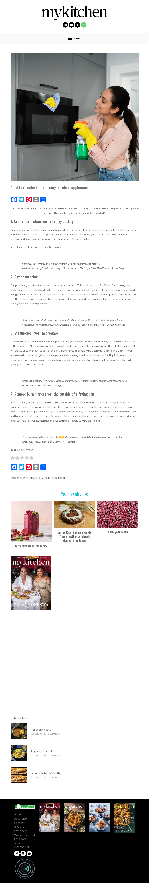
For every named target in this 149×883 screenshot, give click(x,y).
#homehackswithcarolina (111, 380)
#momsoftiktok (46, 324)
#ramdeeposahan (101, 437)
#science (86, 263)
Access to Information (22, 845)
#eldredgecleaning (50, 320)
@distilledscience (30, 263)
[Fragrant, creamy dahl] (19, 753)
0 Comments (54, 734)
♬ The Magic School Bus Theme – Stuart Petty (100, 268)
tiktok (61, 478)
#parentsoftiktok (63, 324)
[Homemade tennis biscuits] (19, 775)
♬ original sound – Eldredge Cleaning (106, 324)
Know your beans (118, 532)
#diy (89, 437)
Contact (19, 822)
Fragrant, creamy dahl (43, 751)
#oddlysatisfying (75, 320)
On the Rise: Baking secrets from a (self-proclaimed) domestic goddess (74, 536)
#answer (43, 263)
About (18, 814)
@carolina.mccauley (32, 380)
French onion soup (41, 729)
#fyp (75, 324)
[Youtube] (71, 25)
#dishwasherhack (31, 268)
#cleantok (119, 320)
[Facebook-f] (77, 25)
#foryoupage (79, 437)
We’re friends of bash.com (24, 837)
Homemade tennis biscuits (45, 773)
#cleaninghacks (90, 380)
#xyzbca (82, 324)
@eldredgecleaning (31, 320)
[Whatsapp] (83, 25)
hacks (44, 478)
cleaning (35, 478)
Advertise (20, 818)
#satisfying (90, 320)
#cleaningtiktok (30, 324)
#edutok (95, 263)
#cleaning (109, 320)
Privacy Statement (21, 829)
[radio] (13, 458)
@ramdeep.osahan (31, 437)
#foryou (69, 437)
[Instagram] (65, 25)
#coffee (100, 320)
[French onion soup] (19, 731)
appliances (23, 478)
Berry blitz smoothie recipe (31, 546)
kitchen (52, 478)
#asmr (63, 320)
